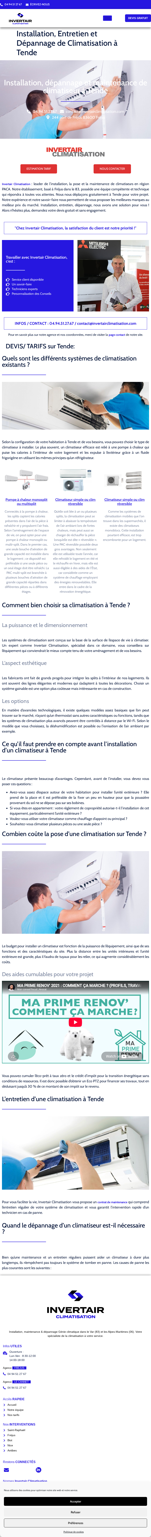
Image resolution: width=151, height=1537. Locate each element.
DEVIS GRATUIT (138, 18)
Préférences (75, 1523)
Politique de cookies (74, 1531)
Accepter (75, 1501)
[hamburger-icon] (107, 18)
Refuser (75, 1512)
